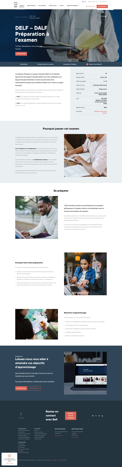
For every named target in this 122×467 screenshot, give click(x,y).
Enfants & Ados (52, 5)
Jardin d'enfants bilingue (23, 430)
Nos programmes (24, 17)
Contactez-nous (37, 439)
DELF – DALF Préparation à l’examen (35, 17)
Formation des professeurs (24, 437)
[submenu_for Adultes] (64, 5)
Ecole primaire (42, 5)
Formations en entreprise (24, 439)
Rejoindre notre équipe (23, 452)
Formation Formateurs (72, 5)
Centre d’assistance (38, 432)
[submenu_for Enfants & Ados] (57, 5)
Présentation (24, 64)
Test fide (21, 7)
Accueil (17, 17)
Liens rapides (37, 428)
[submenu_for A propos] (24, 5)
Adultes (61, 5)
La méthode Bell (22, 445)
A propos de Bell (22, 442)
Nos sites (36, 430)
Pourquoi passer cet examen (45, 64)
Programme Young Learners (24, 433)
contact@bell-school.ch (56, 460)
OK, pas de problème (9, 463)
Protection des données (39, 435)
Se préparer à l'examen (69, 64)
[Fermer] (16, 454)
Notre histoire (21, 447)
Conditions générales (39, 437)
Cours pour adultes (22, 435)
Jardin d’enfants (31, 5)
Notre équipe (21, 444)
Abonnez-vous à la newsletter (71, 416)
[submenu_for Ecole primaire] (46, 5)
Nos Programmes (102, 6)
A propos (21, 5)
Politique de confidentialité (40, 433)
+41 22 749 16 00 (58, 435)
